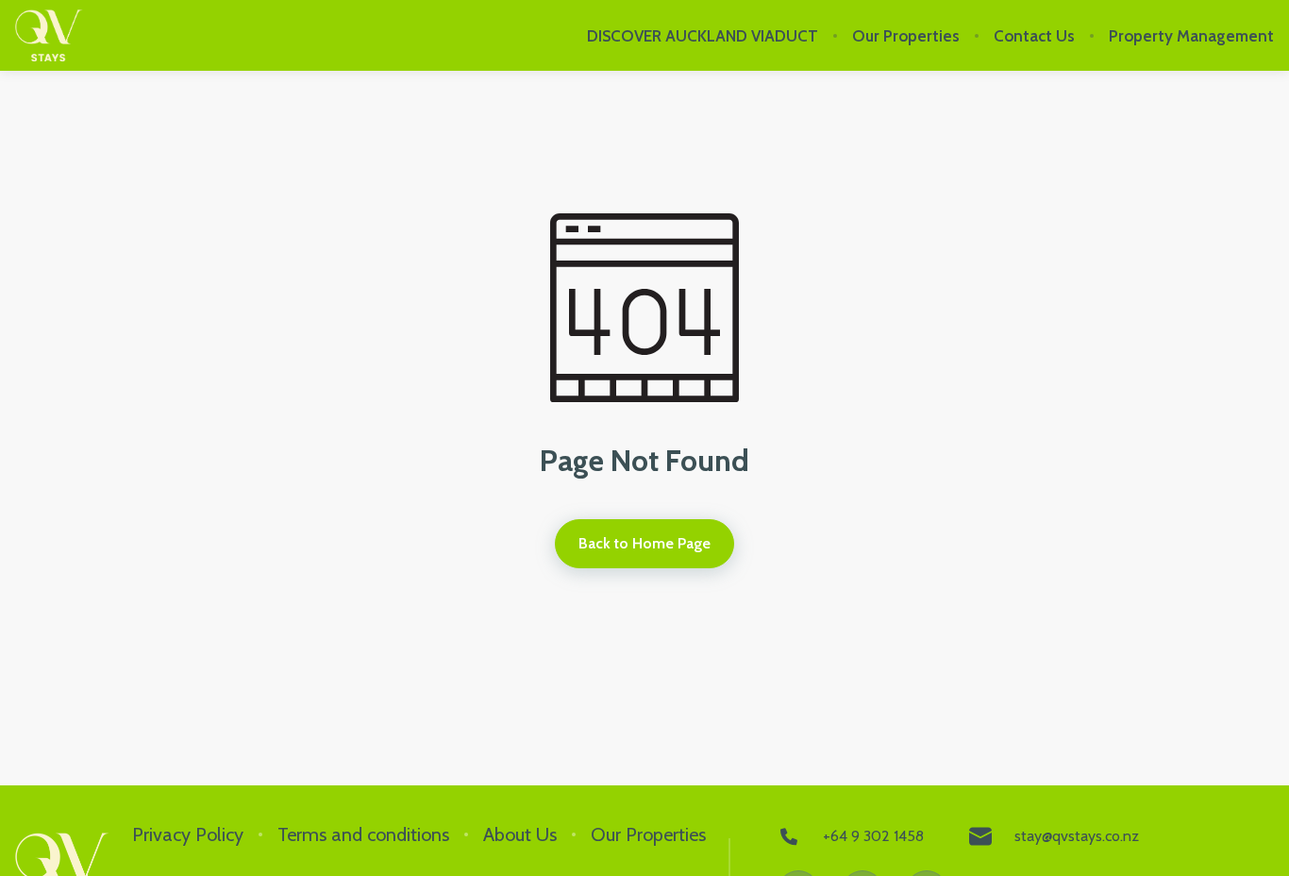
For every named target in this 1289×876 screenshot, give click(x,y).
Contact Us (1034, 35)
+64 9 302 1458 (873, 836)
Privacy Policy (187, 834)
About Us (520, 834)
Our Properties (906, 35)
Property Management (1191, 35)
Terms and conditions (363, 834)
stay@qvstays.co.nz (1076, 836)
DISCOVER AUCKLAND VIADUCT (702, 35)
